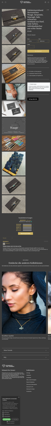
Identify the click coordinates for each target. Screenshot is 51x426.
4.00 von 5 (28, 220)
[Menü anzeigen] (2, 2)
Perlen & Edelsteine (30, 382)
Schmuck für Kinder (30, 389)
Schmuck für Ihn (29, 386)
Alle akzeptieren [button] (6, 419)
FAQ (5, 357)
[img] (6, 241)
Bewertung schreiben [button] (25, 233)
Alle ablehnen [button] (15, 419)
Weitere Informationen (14, 408)
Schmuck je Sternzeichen (31, 384)
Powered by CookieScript (10, 423)
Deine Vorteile (8, 350)
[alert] (10, 410)
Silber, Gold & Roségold (31, 379)
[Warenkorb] (48, 2)
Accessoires (28, 391)
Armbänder (28, 377)
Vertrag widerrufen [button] (33, 99)
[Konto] (45, 2)
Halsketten (28, 375)
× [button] (18, 397)
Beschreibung (30, 55)
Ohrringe (28, 372)
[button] (18, 225)
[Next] (47, 303)
